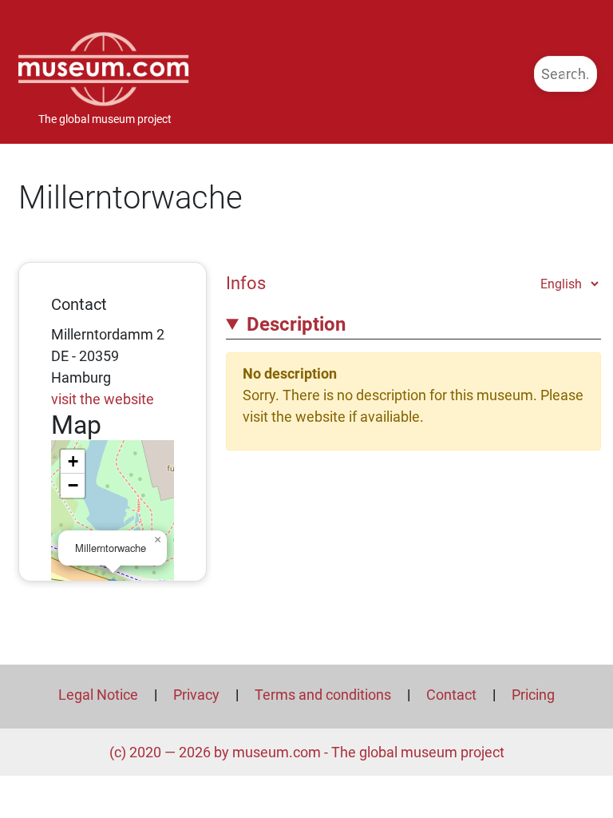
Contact (451, 694)
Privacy (196, 694)
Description (296, 324)
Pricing (533, 694)
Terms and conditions (323, 694)
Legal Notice (98, 694)
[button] (157, 540)
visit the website (102, 399)
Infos (246, 282)
